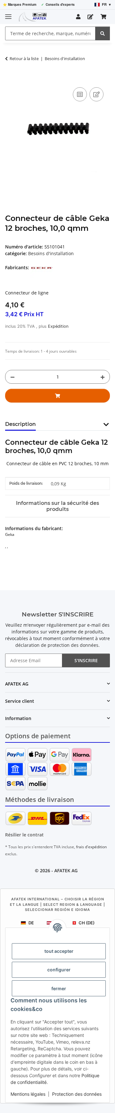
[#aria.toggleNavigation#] (8, 14)
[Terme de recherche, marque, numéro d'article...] (102, 33)
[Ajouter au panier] (10, 78)
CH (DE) (87, 922)
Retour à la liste (24, 58)
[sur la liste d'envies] (96, 94)
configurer (59, 969)
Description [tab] (20, 424)
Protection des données (77, 1094)
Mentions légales (28, 1094)
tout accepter (58, 951)
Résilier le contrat (24, 835)
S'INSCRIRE (86, 660)
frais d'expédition (91, 847)
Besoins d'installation (51, 253)
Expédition (58, 326)
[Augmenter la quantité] (103, 376)
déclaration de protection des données (56, 645)
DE (31, 922)
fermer (58, 988)
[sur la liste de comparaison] (80, 94)
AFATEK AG (66, 870)
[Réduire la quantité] (12, 376)
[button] (78, 16)
